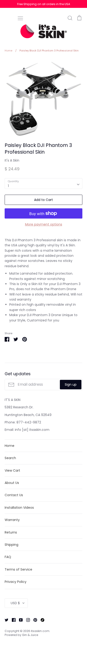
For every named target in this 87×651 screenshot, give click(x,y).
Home (9, 445)
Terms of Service (18, 569)
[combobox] (43, 183)
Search (10, 458)
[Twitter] (4, 619)
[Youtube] (19, 619)
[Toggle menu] (20, 18)
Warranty (12, 520)
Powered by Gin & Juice (21, 635)
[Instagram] (26, 619)
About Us (12, 482)
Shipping (11, 544)
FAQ (8, 557)
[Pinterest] (33, 619)
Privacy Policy (15, 581)
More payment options (43, 224)
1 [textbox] (8, 186)
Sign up (71, 384)
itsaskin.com (40, 631)
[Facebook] (12, 619)
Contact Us (14, 495)
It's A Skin (12, 160)
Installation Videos (19, 507)
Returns (11, 532)
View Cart (12, 470)
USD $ (15, 603)
